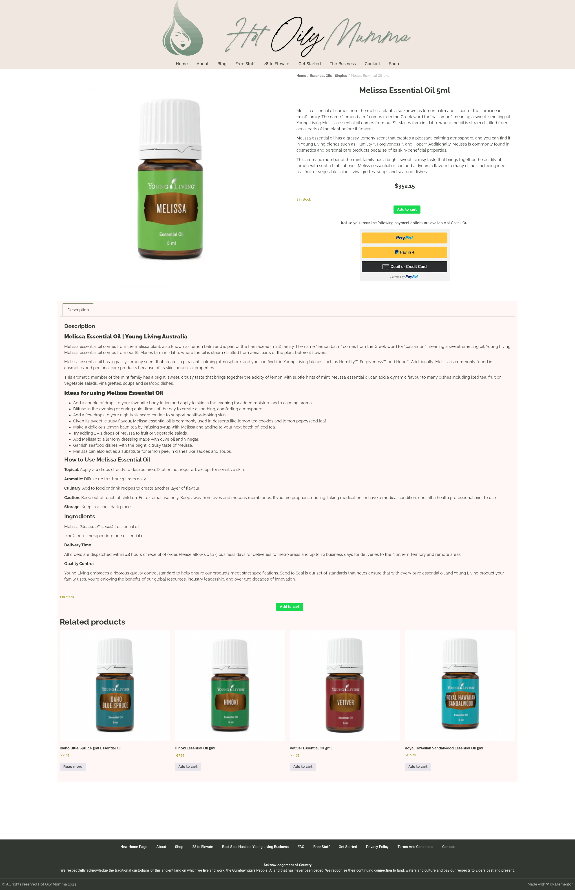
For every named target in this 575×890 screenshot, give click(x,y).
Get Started (310, 63)
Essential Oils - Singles (328, 75)
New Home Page (133, 847)
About (202, 63)
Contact (372, 63)
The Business (343, 63)
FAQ (301, 847)
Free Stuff (245, 63)
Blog (221, 63)
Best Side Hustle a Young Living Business (255, 847)
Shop (394, 63)
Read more (72, 766)
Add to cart (407, 209)
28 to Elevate (277, 63)
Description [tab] (78, 309)
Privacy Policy (377, 847)
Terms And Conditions (415, 847)
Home (182, 63)
